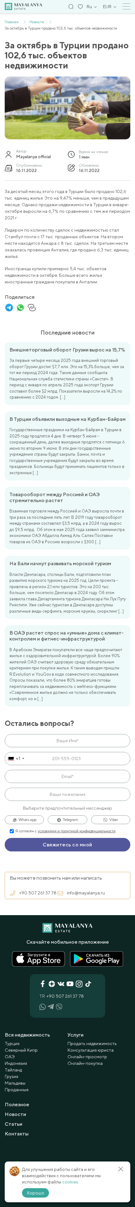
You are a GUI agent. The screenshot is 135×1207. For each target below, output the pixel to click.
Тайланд (13, 1069)
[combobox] (15, 758)
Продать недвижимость (92, 1043)
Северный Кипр (21, 1050)
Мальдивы (15, 1083)
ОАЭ (10, 1056)
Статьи (13, 1124)
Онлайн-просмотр (87, 1056)
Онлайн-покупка (85, 1063)
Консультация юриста (91, 1050)
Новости (15, 1114)
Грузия (11, 1076)
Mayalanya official (33, 156)
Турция (12, 1043)
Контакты (17, 1134)
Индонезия (16, 1063)
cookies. (70, 1181)
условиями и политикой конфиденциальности (77, 831)
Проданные (17, 1089)
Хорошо (35, 1192)
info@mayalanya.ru (86, 892)
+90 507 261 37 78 (38, 892)
